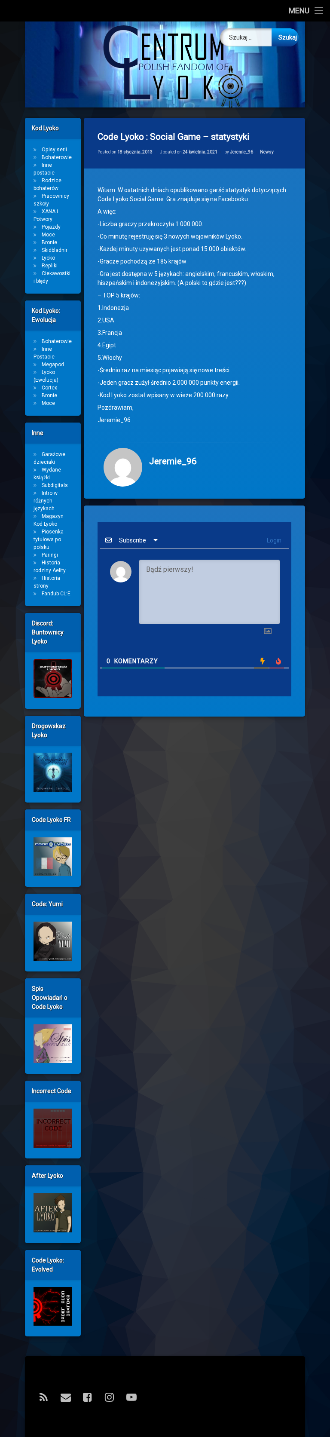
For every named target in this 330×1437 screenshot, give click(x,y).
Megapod (53, 365)
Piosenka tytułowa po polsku (49, 539)
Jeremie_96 (241, 152)
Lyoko (48, 258)
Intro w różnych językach (46, 501)
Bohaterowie (57, 157)
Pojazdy (51, 227)
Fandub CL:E (56, 594)
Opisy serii (54, 150)
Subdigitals (55, 485)
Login (273, 540)
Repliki (50, 266)
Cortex (49, 388)
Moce (48, 235)
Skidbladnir (54, 250)
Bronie (49, 242)
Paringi (50, 555)
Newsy (267, 152)
